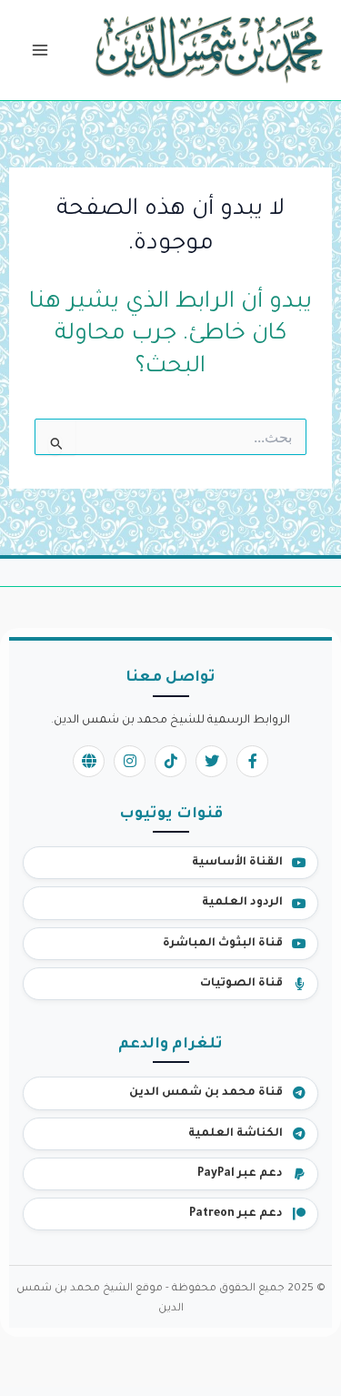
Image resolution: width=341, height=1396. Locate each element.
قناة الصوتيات (241, 983)
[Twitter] (211, 761)
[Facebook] (252, 761)
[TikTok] (170, 761)
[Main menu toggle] (39, 50)
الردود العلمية (242, 902)
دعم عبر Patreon (236, 1214)
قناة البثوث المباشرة (223, 943)
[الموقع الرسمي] (89, 761)
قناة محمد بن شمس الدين (206, 1093)
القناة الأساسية (237, 862)
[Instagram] (129, 761)
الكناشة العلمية (235, 1134)
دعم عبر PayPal (240, 1174)
